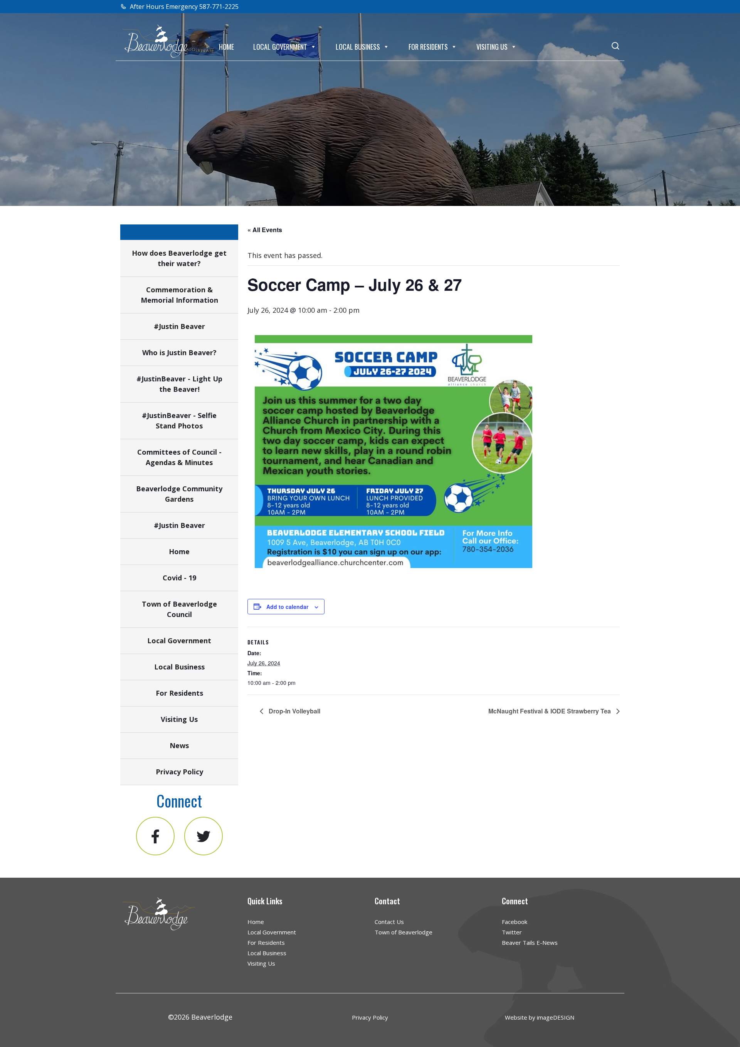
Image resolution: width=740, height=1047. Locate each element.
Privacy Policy (179, 771)
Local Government (280, 47)
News (179, 745)
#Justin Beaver (179, 326)
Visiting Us (492, 47)
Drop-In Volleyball (293, 710)
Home (226, 47)
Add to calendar (287, 606)
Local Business (358, 47)
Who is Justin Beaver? (179, 352)
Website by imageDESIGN (539, 1017)
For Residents (428, 47)
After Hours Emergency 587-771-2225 (183, 6)
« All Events (264, 229)
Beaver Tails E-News (530, 942)
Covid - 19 (179, 577)
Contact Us (389, 922)
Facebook (514, 922)
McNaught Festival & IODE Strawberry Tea (550, 710)
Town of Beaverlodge (403, 932)
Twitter (512, 932)
